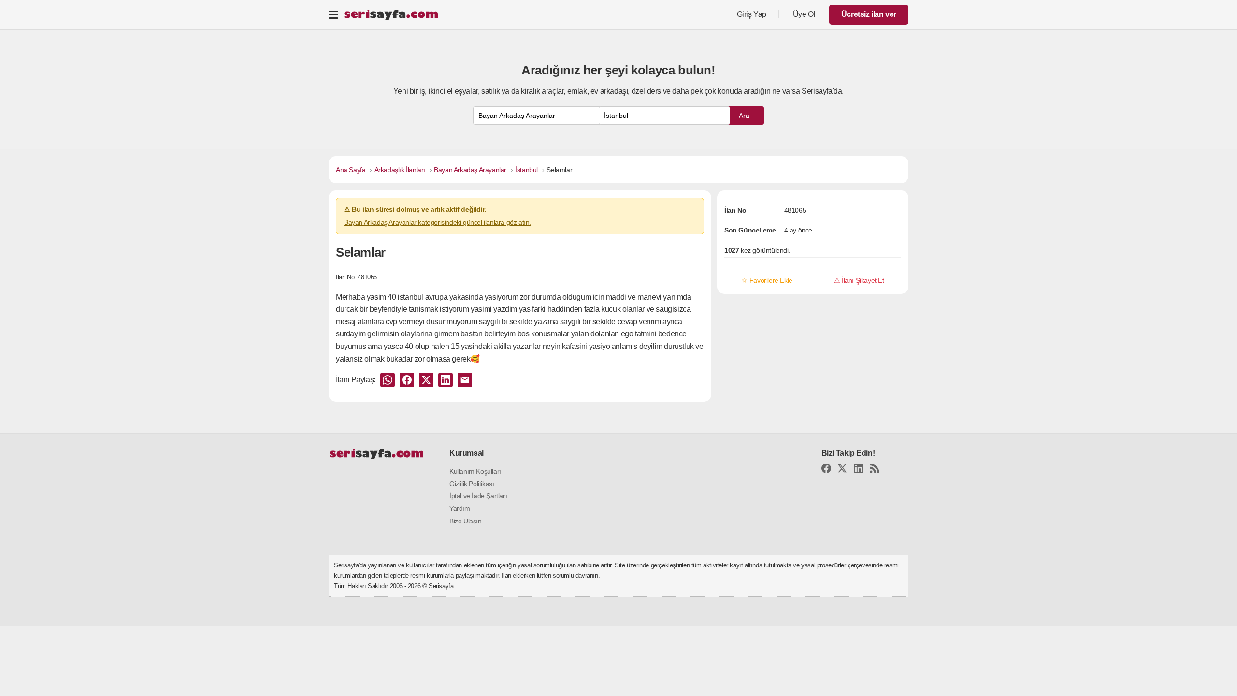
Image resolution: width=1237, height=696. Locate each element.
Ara (744, 115)
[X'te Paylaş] (426, 380)
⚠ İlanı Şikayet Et (859, 280)
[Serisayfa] (390, 15)
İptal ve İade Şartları (478, 496)
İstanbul (526, 170)
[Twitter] (842, 470)
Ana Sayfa (350, 170)
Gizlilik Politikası (471, 484)
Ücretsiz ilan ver (868, 14)
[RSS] (874, 470)
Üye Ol (804, 14)
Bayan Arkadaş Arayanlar (470, 170)
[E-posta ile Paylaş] (465, 380)
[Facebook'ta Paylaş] (407, 380)
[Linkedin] (858, 470)
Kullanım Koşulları (475, 471)
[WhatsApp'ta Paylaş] (387, 380)
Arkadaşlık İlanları (399, 170)
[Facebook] (826, 470)
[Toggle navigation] (333, 14)
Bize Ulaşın (465, 521)
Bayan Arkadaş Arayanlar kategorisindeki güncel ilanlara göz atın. (437, 222)
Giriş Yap (751, 14)
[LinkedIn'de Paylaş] (445, 380)
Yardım (459, 508)
